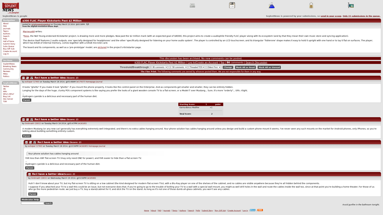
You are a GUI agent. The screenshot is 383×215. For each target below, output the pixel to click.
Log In (6, 54)
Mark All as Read (245, 67)
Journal (99, 82)
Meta (5, 74)
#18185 (82, 123)
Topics (6, 31)
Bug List (6, 96)
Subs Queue (8, 46)
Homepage (90, 82)
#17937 (80, 82)
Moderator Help (30, 199)
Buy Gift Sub (9, 49)
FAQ (5, 26)
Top (222, 62)
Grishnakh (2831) (33, 123)
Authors (6, 34)
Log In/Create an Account (203, 62)
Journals (6, 29)
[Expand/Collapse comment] (23, 78)
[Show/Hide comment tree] (27, 78)
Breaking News (9, 66)
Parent (26, 100)
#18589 (91, 178)
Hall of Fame (8, 41)
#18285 (83, 146)
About (6, 24)
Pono (26, 36)
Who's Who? (8, 94)
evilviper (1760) (32, 82)
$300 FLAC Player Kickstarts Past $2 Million (52, 20)
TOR (5, 101)
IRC (4, 89)
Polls (5, 39)
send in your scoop (331, 16)
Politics (6, 76)
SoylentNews (10, 8)
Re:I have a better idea (50, 77)
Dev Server (8, 99)
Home (146, 211)
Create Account (10, 51)
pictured (102, 47)
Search (6, 36)
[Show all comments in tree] (31, 78)
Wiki (5, 91)
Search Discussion (256, 62)
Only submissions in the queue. (361, 16)
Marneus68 (29, 31)
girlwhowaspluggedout (40, 24)
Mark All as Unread (269, 67)
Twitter (6, 86)
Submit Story (9, 44)
